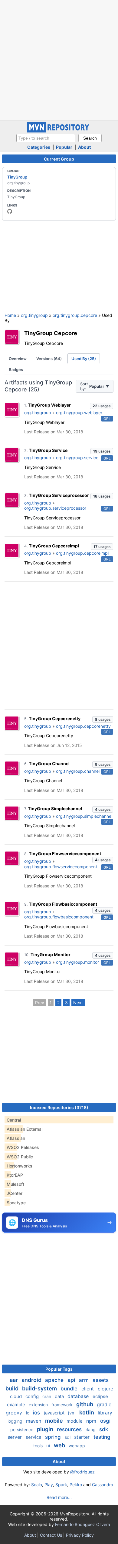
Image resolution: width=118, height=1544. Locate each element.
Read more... (59, 1497)
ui (48, 1446)
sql (68, 1437)
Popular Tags (59, 1369)
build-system (40, 1388)
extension (39, 1404)
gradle (104, 1404)
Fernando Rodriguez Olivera (82, 1524)
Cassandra (102, 1484)
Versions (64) (49, 358)
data (60, 1396)
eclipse (100, 1396)
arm (84, 1380)
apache (55, 1380)
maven (34, 1421)
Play (48, 1484)
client (88, 1389)
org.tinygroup (34, 315)
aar (14, 1380)
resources (70, 1429)
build (12, 1388)
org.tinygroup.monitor (77, 962)
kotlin (87, 1412)
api (72, 1380)
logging (16, 1421)
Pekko (76, 1484)
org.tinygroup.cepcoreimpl (82, 553)
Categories (38, 147)
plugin (45, 1429)
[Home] (59, 131)
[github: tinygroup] (9, 211)
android (32, 1380)
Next (78, 1002)
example (16, 1404)
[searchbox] (45, 138)
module (75, 1421)
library (105, 1413)
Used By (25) (83, 358)
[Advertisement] (59, 59)
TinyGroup (17, 177)
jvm (72, 1413)
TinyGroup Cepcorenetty (54, 718)
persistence (22, 1429)
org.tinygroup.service (77, 457)
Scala (36, 1484)
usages (101, 406)
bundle (70, 1389)
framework (62, 1404)
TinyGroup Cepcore (50, 333)
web (60, 1445)
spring (53, 1437)
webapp (77, 1445)
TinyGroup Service (48, 450)
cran (47, 1396)
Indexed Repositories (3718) (59, 1107)
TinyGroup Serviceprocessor (59, 495)
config (32, 1396)
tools (38, 1445)
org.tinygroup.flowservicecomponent (60, 866)
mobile (54, 1420)
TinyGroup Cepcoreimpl (54, 545)
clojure (105, 1389)
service (34, 1437)
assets (101, 1380)
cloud (16, 1396)
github (85, 1404)
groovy (15, 1413)
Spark (61, 1484)
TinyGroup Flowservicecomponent (65, 853)
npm (92, 1421)
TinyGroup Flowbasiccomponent (63, 904)
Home (10, 315)
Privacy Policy (80, 1535)
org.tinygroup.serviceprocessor (55, 508)
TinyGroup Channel (49, 763)
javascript (55, 1413)
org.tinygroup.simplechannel (84, 816)
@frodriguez (82, 1471)
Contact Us (51, 1535)
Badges (16, 369)
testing (101, 1437)
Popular (64, 147)
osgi (105, 1421)
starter (82, 1437)
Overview (18, 358)
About (84, 147)
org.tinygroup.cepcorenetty (83, 726)
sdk (103, 1429)
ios (37, 1413)
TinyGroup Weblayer (49, 405)
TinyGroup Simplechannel (55, 808)
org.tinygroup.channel (78, 771)
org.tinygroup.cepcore (75, 315)
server (15, 1437)
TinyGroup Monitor (50, 954)
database (78, 1396)
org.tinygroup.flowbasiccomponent (58, 916)
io (28, 1412)
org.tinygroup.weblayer (79, 412)
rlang (91, 1429)
